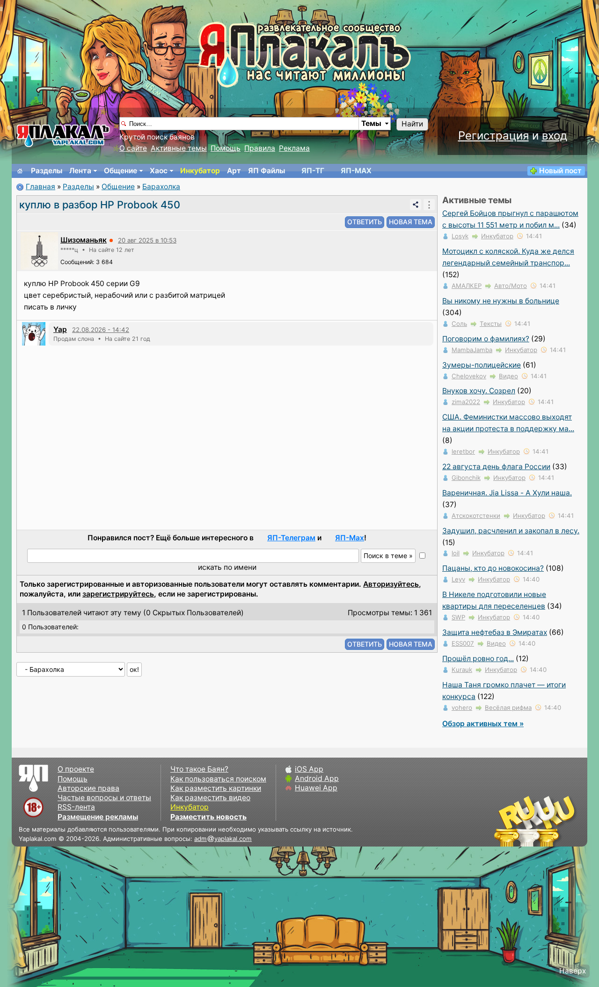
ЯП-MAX (356, 170)
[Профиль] (39, 250)
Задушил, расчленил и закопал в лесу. (510, 530)
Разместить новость (208, 816)
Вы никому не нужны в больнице (500, 300)
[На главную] (20, 171)
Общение (120, 170)
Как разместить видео (210, 797)
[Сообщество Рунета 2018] (508, 821)
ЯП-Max (349, 537)
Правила (259, 148)
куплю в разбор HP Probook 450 (99, 205)
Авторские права (88, 788)
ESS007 (463, 643)
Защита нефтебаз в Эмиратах (494, 632)
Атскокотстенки (476, 515)
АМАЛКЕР (467, 285)
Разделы (46, 170)
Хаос (159, 170)
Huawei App (316, 787)
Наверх (572, 970)
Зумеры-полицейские (481, 365)
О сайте (133, 148)
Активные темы (179, 148)
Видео (508, 376)
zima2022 (466, 401)
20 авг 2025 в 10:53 (147, 240)
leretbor (463, 451)
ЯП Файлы (266, 170)
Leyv (458, 579)
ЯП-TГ (312, 170)
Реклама (294, 148)
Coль (459, 323)
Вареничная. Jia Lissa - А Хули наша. (507, 492)
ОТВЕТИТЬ (364, 222)
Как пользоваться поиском (218, 778)
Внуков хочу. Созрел (478, 390)
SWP (458, 617)
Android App (317, 778)
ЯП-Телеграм (291, 537)
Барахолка (161, 186)
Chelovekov (469, 376)
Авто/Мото (510, 285)
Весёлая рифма (508, 707)
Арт (234, 170)
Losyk (460, 236)
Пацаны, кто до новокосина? (493, 568)
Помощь (226, 148)
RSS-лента (76, 807)
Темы (371, 123)
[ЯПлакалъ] (63, 135)
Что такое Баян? (199, 769)
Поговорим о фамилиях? (485, 338)
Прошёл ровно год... (478, 658)
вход (554, 135)
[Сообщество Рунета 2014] (564, 821)
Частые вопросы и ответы (104, 797)
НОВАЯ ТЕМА (410, 222)
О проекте (76, 769)
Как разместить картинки (215, 788)
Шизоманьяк (83, 240)
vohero (462, 707)
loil (456, 553)
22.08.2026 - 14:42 (100, 329)
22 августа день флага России (496, 466)
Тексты (491, 323)
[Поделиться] (415, 204)
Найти (412, 123)
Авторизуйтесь (391, 584)
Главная (40, 186)
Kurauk (462, 669)
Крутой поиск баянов (157, 137)
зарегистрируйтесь (118, 593)
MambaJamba (472, 350)
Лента (80, 170)
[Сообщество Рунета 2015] (536, 821)
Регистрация (493, 135)
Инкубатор (200, 170)
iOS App (309, 769)
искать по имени (227, 567)
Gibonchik (466, 477)
